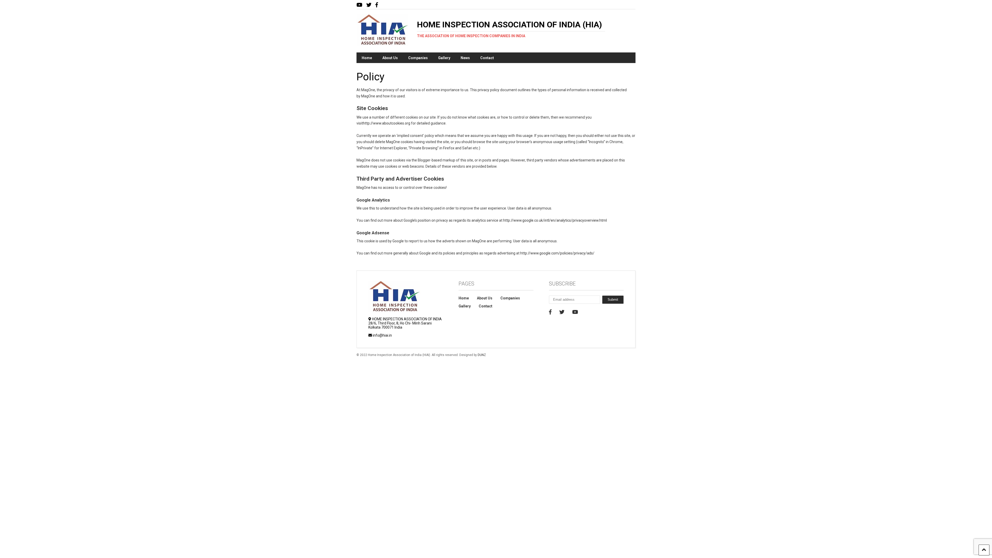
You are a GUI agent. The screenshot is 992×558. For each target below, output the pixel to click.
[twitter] (368, 5)
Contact (487, 58)
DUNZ (482, 355)
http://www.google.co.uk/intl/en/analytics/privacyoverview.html (555, 220)
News (465, 58)
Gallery (444, 58)
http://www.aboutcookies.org (386, 123)
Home (367, 58)
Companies (418, 58)
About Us (390, 58)
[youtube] (359, 5)
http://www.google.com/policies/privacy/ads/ (557, 253)
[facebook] (376, 5)
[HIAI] (382, 43)
